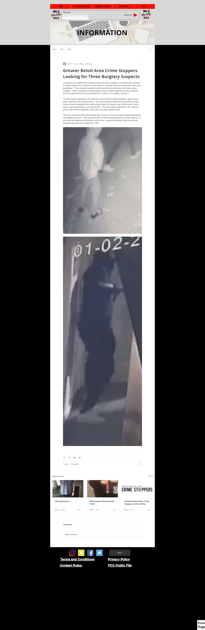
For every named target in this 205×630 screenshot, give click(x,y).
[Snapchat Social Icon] (81, 553)
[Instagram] (72, 553)
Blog (61, 49)
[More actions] (140, 64)
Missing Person (62, 501)
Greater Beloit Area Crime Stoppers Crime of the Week (136, 502)
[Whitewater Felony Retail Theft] (102, 488)
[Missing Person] (67, 488)
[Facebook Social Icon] (90, 553)
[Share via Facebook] (64, 457)
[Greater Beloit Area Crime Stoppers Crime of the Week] (137, 488)
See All (150, 476)
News (54, 49)
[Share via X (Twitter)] (69, 457)
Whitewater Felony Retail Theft (102, 502)
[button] (150, 49)
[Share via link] (80, 457)
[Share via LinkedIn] (74, 457)
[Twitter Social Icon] (99, 553)
